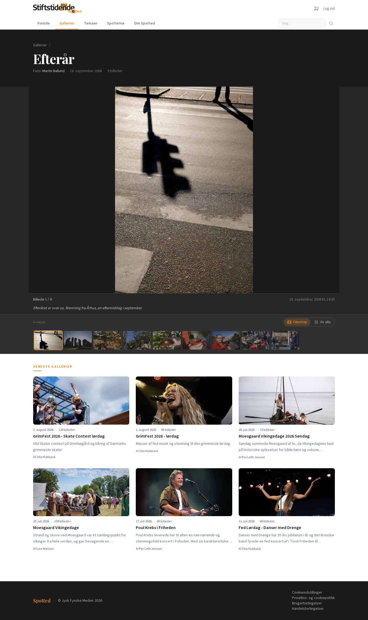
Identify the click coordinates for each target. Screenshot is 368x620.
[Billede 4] (137, 340)
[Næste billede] (328, 190)
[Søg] (331, 23)
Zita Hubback (45, 457)
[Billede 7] (226, 340)
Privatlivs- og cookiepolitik (313, 598)
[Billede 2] (78, 340)
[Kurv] (316, 8)
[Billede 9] (285, 340)
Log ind (329, 8)
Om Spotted (144, 23)
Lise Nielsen (45, 549)
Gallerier (67, 23)
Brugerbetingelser (307, 603)
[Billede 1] (48, 340)
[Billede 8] (256, 340)
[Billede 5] (167, 340)
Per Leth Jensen (253, 457)
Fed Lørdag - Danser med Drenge (270, 528)
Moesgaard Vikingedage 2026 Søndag (274, 436)
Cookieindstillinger (307, 592)
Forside (43, 23)
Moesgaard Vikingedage (56, 528)
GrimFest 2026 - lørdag (157, 436)
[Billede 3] (107, 340)
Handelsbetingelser (308, 608)
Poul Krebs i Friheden (156, 528)
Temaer (90, 23)
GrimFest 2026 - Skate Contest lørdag (69, 436)
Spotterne (115, 23)
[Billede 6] (196, 340)
